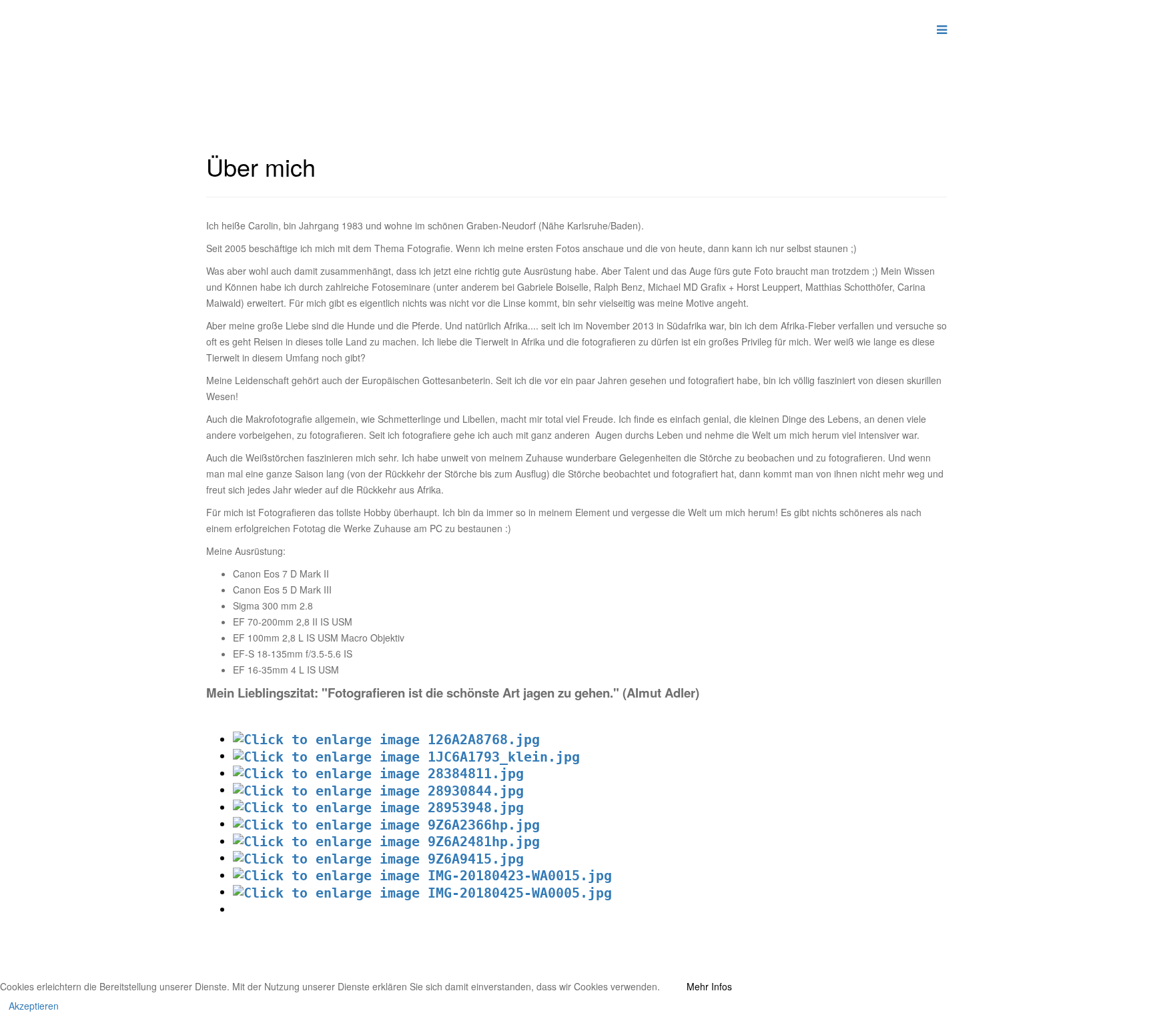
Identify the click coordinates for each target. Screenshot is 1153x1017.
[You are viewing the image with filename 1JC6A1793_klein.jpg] (406, 756)
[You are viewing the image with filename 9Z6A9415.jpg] (378, 858)
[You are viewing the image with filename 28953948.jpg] (378, 807)
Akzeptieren (34, 1005)
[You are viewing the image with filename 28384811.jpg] (378, 773)
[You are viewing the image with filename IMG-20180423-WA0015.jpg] (422, 875)
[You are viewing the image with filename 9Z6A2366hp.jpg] (386, 824)
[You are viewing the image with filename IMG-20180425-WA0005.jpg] (422, 892)
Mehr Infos (709, 986)
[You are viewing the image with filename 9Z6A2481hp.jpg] (386, 841)
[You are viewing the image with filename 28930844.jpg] (378, 790)
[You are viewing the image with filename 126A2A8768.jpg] (386, 739)
